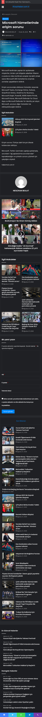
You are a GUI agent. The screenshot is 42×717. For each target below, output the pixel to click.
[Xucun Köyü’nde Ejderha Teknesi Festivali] (8, 431)
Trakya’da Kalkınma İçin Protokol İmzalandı (25, 613)
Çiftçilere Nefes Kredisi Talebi (26, 130)
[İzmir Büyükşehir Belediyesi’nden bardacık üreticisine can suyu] (8, 566)
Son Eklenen (21, 421)
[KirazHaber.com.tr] (21, 6)
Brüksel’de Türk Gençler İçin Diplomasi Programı (26, 593)
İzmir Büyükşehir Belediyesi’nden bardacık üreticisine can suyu (26, 565)
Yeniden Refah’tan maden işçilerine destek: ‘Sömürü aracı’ (10, 279)
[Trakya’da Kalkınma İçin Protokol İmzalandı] (8, 615)
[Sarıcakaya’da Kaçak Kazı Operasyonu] (8, 450)
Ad (3, 374)
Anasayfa (7, 14)
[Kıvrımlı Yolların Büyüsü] (8, 517)
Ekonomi (14, 14)
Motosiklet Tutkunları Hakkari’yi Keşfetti (24, 470)
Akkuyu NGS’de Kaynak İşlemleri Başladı (25, 496)
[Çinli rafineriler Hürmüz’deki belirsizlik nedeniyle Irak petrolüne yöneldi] (31, 292)
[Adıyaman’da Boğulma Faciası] (8, 557)
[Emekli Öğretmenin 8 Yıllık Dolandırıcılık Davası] (8, 440)
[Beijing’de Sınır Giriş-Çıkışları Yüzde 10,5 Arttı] (31, 317)
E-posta (5, 382)
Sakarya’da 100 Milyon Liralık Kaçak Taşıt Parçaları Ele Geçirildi (10, 326)
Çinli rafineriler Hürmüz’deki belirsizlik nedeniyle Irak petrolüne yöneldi (30, 303)
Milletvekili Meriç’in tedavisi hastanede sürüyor (26, 535)
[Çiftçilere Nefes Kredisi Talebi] (8, 132)
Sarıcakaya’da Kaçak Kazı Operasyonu (17, 2)
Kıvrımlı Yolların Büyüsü (25, 514)
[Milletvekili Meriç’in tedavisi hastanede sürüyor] (8, 537)
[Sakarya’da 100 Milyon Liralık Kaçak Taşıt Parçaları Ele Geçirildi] (11, 317)
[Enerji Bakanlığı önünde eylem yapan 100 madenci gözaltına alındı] (8, 482)
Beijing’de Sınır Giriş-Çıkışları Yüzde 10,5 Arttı (30, 326)
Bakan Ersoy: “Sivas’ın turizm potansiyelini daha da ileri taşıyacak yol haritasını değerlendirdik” (27, 460)
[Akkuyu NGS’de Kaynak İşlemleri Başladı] (8, 122)
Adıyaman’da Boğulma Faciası (28, 554)
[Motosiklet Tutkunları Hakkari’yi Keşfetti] (8, 472)
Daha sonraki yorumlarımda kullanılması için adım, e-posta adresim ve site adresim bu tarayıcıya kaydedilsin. (20, 402)
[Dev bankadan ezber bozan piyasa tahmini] (31, 270)
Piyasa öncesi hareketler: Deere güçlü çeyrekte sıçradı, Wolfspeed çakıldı (11, 291)
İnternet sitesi (6, 391)
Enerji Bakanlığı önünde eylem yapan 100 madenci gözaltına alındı (27, 481)
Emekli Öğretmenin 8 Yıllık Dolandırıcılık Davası (26, 438)
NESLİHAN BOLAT (10, 32)
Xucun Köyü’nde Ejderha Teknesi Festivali (25, 429)
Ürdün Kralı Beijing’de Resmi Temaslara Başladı (20, 489)
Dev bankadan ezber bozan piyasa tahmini (30, 278)
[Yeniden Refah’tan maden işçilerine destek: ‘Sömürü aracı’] (11, 270)
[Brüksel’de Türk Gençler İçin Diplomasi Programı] (8, 595)
